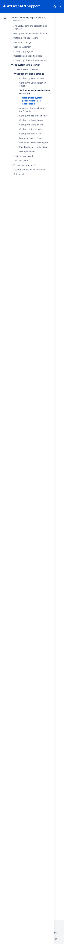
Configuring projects (23, 51)
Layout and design (22, 42)
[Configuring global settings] (57, 18)
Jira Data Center (21, 160)
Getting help (19, 174)
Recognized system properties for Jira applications (32, 100)
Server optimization (25, 156)
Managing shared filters (30, 138)
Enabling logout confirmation (33, 147)
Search (54, 6)
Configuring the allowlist (30, 129)
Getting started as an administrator (30, 33)
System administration (27, 69)
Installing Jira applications (25, 38)
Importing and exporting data (27, 55)
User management (22, 47)
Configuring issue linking (31, 120)
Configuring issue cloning (31, 124)
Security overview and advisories (29, 169)
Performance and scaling (25, 165)
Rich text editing (27, 151)
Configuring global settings (30, 73)
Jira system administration (26, 64)
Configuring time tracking (31, 78)
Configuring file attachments (33, 115)
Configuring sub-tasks (30, 133)
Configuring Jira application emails (30, 60)
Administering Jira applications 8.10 (29, 17)
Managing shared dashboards (33, 142)
